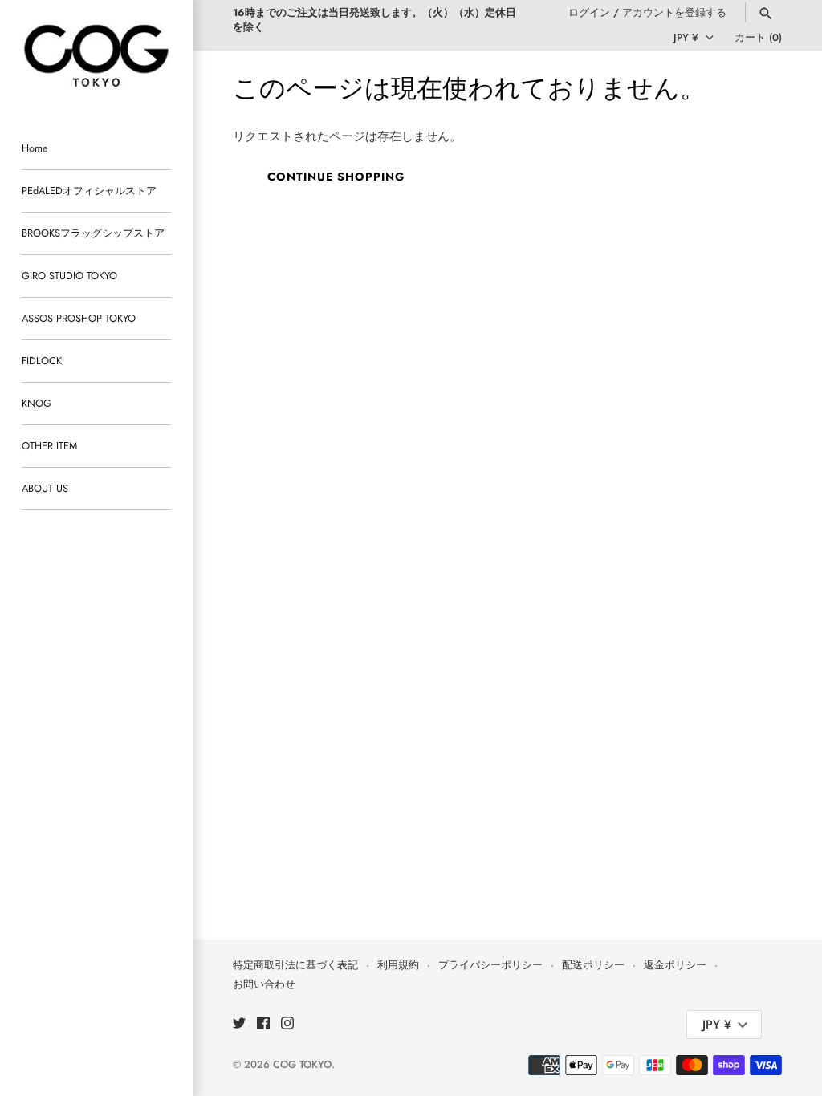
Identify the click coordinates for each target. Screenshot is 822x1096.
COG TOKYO (302, 1064)
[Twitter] (239, 1025)
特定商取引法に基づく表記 (295, 964)
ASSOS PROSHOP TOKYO (79, 318)
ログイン (589, 12)
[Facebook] (263, 1025)
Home (35, 148)
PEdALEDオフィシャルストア (89, 190)
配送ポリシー (593, 964)
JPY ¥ (685, 37)
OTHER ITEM (49, 445)
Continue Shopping (336, 176)
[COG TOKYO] (96, 56)
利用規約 (398, 964)
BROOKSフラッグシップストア (93, 233)
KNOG (36, 403)
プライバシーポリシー (490, 964)
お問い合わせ (264, 984)
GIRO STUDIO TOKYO (69, 275)
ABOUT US (45, 488)
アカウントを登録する (674, 12)
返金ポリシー (675, 964)
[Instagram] (287, 1025)
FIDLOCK (42, 360)
